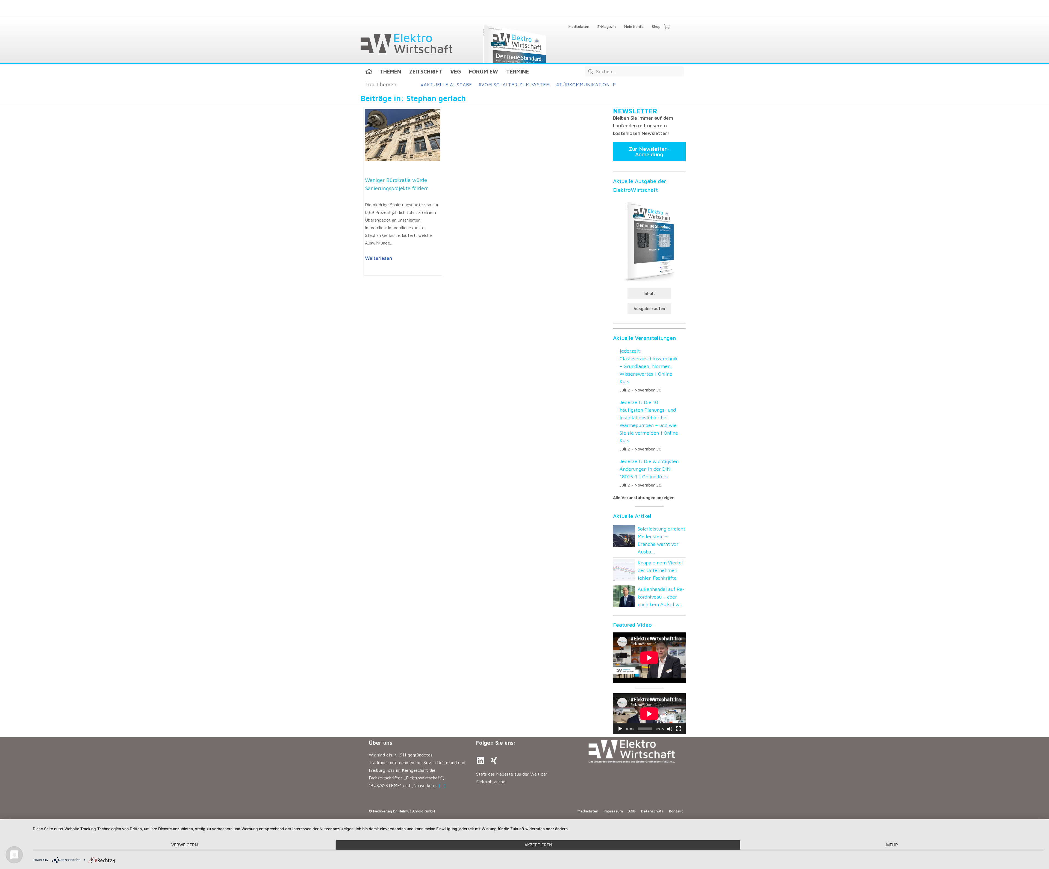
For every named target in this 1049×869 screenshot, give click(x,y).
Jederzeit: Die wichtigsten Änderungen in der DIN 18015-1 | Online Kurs (649, 468)
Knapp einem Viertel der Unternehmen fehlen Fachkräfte (660, 570)
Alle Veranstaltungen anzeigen (643, 497)
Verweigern (184, 844)
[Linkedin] (480, 760)
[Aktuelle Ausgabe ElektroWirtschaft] (649, 241)
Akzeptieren (538, 844)
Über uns (380, 743)
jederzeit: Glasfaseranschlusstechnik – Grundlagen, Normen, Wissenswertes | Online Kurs (649, 366)
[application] (649, 713)
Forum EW (483, 71)
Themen (390, 71)
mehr (892, 844)
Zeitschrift (425, 71)
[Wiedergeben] (620, 729)
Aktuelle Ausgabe (446, 84)
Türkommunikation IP (586, 84)
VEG (455, 71)
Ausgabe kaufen (649, 308)
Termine (517, 71)
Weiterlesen (378, 258)
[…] (442, 785)
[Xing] (494, 760)
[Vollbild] (678, 729)
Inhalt (649, 293)
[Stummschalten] (670, 729)
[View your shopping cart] (667, 27)
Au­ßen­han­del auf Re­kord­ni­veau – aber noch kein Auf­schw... (661, 596)
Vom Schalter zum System (514, 84)
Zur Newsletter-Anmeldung (649, 151)
